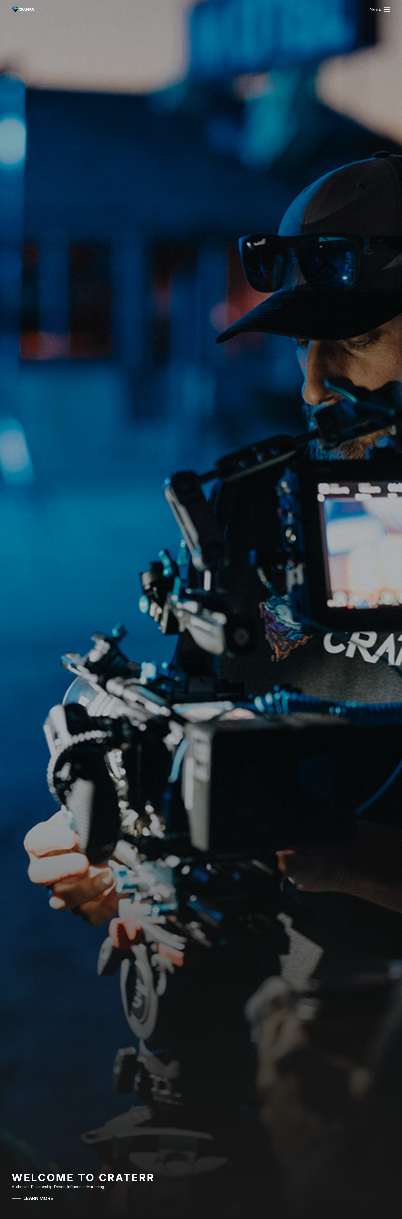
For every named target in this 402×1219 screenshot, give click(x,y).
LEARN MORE (38, 1198)
